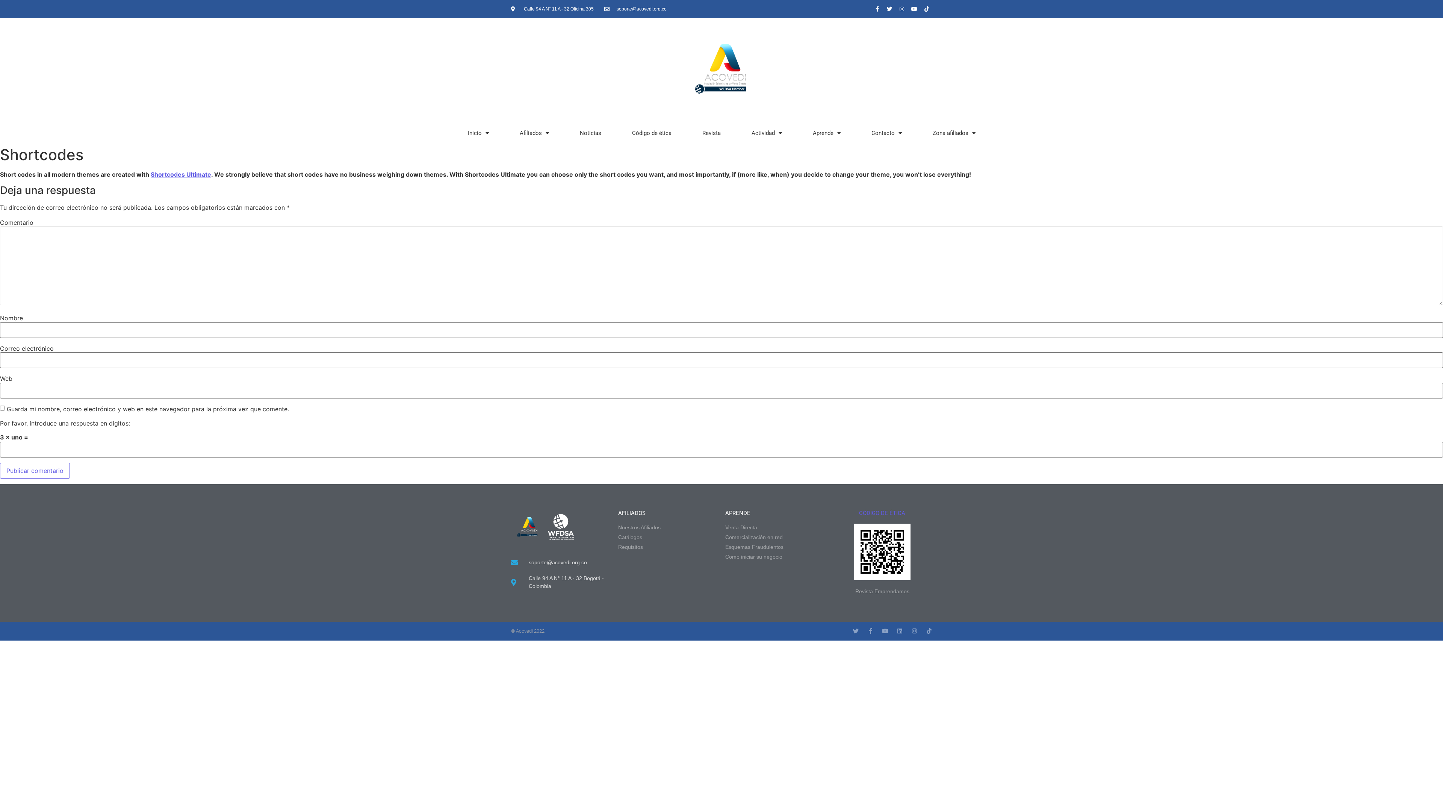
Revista (711, 133)
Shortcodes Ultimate (181, 174)
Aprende (823, 133)
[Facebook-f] (877, 9)
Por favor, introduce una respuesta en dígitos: (65, 423)
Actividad (763, 133)
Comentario (16, 223)
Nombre (11, 318)
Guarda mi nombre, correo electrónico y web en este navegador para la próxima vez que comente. (148, 409)
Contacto (883, 133)
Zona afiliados (950, 133)
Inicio (475, 133)
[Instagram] (902, 9)
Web (6, 379)
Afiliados (531, 133)
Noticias (590, 133)
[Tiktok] (926, 9)
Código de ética (652, 133)
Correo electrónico (27, 348)
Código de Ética (882, 513)
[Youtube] (914, 9)
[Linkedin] (900, 631)
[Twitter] (889, 9)
